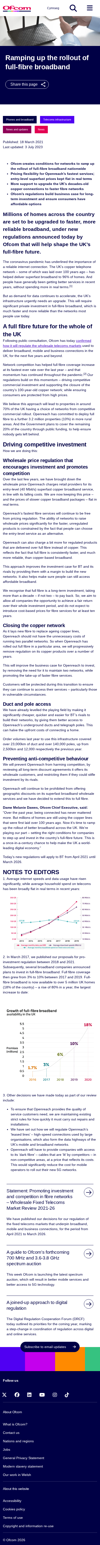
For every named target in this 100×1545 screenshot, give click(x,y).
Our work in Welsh (17, 1475)
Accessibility (12, 1501)
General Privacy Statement (23, 1458)
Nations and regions (18, 1441)
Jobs (6, 1449)
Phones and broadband (19, 119)
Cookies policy (14, 1509)
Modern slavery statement (23, 1466)
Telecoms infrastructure (57, 119)
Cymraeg (53, 8)
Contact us (11, 1433)
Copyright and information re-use (28, 1526)
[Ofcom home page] (17, 8)
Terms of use (13, 1518)
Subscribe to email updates (45, 1347)
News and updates (17, 129)
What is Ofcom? (15, 1424)
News (41, 129)
